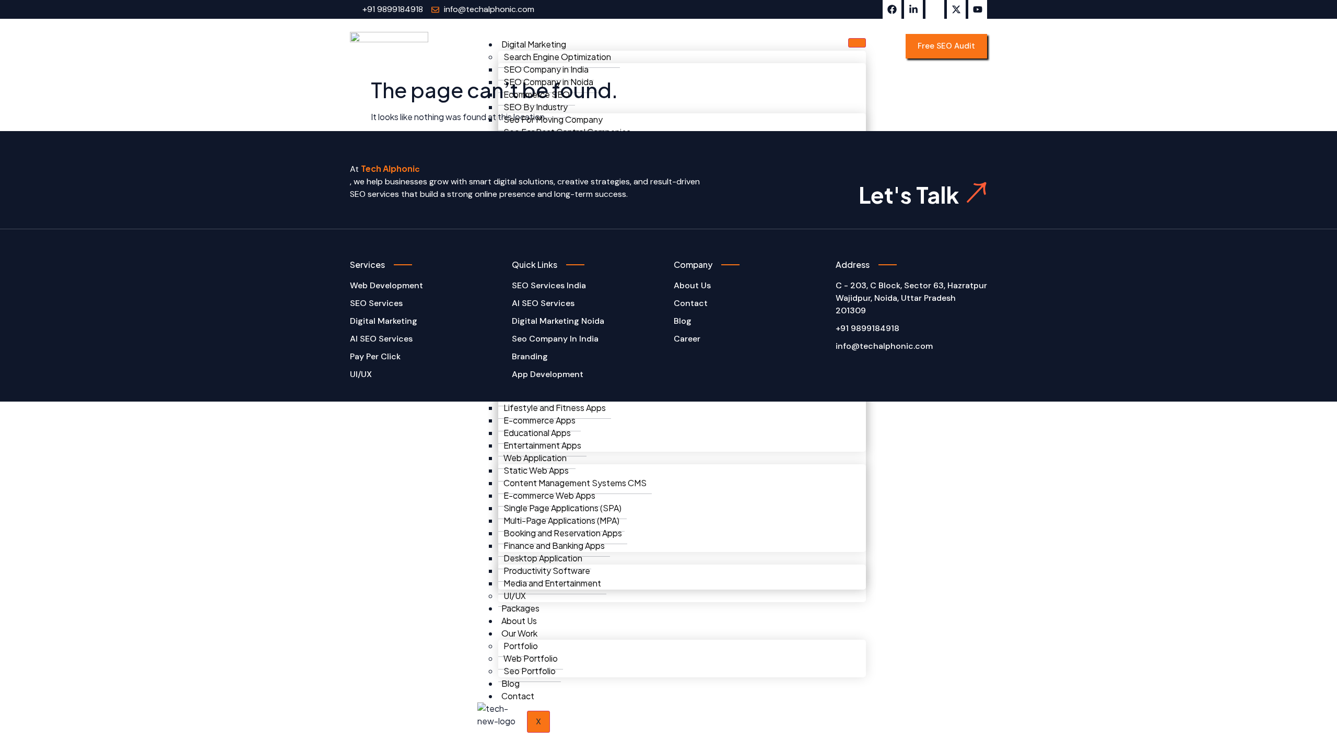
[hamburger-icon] (857, 43)
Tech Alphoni (388, 168)
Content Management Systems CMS (575, 482)
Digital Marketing (533, 44)
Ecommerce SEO (536, 94)
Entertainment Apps (542, 445)
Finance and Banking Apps (554, 545)
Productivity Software (546, 570)
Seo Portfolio (529, 670)
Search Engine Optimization (557, 56)
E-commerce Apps (539, 420)
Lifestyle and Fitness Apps (554, 407)
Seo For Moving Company (553, 119)
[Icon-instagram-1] (934, 9)
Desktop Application (542, 558)
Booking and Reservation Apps (562, 532)
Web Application (535, 457)
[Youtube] (977, 9)
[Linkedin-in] (913, 9)
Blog (510, 683)
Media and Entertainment (552, 583)
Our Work (519, 633)
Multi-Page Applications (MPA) (561, 520)
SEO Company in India (546, 69)
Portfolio (520, 645)
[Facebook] (892, 9)
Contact (517, 695)
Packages (520, 608)
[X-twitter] (956, 9)
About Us (519, 620)
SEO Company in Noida (548, 81)
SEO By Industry (535, 106)
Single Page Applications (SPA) (562, 507)
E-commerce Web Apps (549, 495)
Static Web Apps (536, 470)
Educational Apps (537, 432)
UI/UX (514, 595)
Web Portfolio (530, 658)
